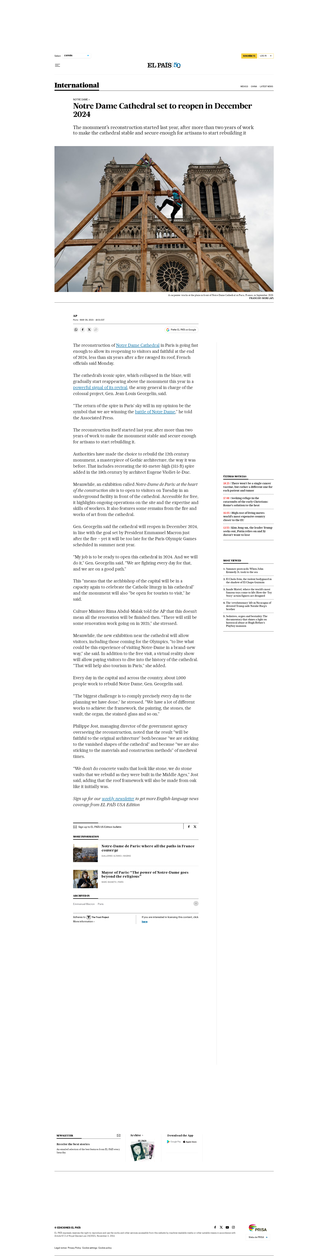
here (144, 921)
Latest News (266, 86)
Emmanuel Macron (84, 903)
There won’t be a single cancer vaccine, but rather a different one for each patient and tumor (248, 487)
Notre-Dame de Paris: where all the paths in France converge (148, 848)
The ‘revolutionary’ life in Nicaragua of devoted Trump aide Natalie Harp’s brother (248, 606)
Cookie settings (89, 1248)
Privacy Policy (74, 1248)
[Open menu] (57, 65)
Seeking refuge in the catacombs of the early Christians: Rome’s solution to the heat (245, 501)
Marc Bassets (109, 882)
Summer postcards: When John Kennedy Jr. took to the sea (244, 570)
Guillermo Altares (111, 856)
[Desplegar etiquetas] (196, 903)
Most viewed (232, 560)
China (254, 86)
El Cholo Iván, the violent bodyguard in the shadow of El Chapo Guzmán (249, 581)
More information (83, 921)
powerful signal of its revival (100, 387)
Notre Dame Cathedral (138, 345)
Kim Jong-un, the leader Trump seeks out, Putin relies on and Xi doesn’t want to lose (247, 531)
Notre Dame (80, 99)
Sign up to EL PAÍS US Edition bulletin (99, 826)
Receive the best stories (73, 1144)
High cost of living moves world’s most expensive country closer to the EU (244, 516)
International (76, 85)
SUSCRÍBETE (249, 56)
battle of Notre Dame (155, 411)
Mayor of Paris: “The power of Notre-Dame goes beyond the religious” (145, 875)
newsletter (65, 1135)
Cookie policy (105, 1248)
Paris (100, 903)
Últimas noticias (234, 476)
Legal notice (60, 1248)
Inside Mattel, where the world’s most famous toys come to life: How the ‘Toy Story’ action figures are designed (249, 592)
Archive (135, 1135)
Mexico (244, 86)
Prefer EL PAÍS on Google (183, 329)
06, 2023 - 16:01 (92, 320)
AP (75, 316)
